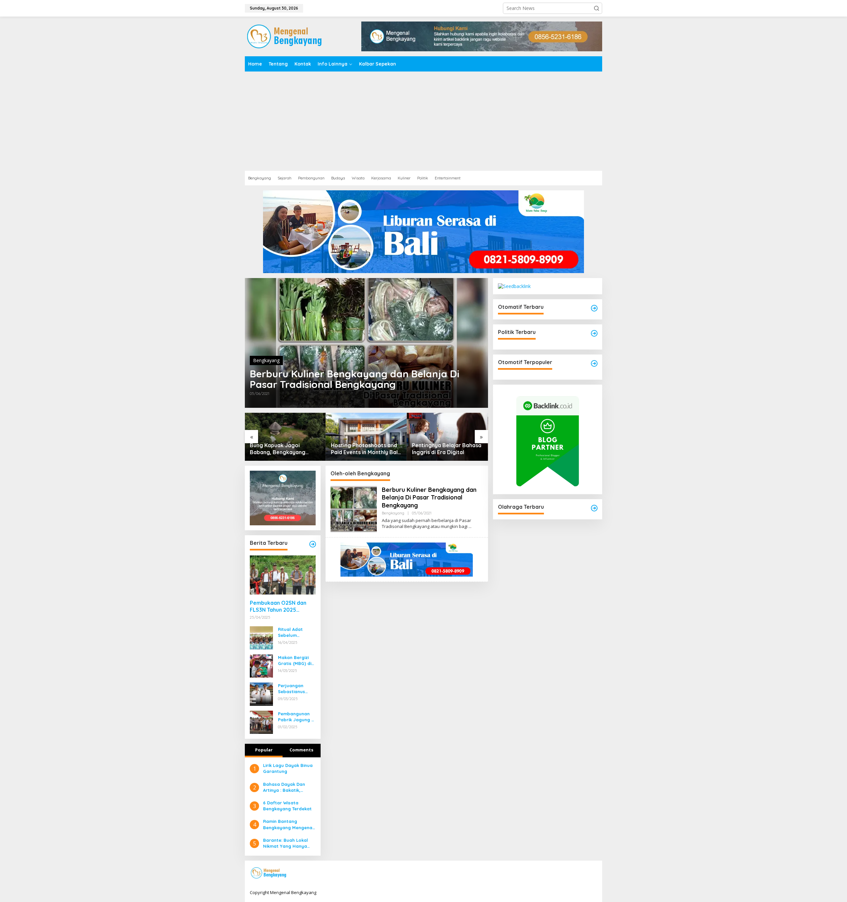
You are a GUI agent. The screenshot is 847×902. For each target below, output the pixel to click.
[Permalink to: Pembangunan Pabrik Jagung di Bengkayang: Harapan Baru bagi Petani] (261, 722)
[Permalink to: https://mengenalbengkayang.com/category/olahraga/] (594, 508)
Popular (264, 750)
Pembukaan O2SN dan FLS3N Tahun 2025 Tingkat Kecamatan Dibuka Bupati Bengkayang (278, 606)
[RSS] (593, 873)
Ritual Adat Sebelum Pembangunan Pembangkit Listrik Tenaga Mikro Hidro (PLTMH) (294, 632)
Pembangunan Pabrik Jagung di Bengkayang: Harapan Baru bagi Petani (296, 717)
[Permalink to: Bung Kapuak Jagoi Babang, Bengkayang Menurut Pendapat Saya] (285, 437)
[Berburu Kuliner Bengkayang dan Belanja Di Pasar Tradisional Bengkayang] (469, 526)
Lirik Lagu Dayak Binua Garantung (288, 768)
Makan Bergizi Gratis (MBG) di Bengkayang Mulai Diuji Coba (295, 660)
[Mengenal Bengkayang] (285, 36)
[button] (596, 8)
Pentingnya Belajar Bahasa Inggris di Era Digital (446, 448)
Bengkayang (266, 360)
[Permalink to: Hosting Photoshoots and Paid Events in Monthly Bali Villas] (366, 437)
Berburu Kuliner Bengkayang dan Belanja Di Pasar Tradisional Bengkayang (354, 379)
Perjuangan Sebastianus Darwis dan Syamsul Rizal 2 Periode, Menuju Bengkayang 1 (295, 688)
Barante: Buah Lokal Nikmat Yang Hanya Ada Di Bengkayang (285, 843)
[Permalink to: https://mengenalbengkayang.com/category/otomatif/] (594, 308)
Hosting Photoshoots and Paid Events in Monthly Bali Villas (365, 449)
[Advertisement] (423, 121)
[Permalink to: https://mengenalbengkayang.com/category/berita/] (313, 544)
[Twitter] (562, 873)
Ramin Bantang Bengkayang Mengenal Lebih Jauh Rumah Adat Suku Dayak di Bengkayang (289, 824)
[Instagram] (572, 873)
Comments (301, 750)
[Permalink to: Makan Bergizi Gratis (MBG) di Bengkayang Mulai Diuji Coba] (261, 665)
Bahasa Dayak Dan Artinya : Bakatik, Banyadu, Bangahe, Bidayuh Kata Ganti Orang (285, 787)
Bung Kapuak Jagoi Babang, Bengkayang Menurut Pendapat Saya (281, 449)
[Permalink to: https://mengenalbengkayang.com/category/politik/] (594, 333)
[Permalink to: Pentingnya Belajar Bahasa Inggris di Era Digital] (447, 437)
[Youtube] (582, 873)
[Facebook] (552, 873)
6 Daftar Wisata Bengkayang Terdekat (287, 805)
